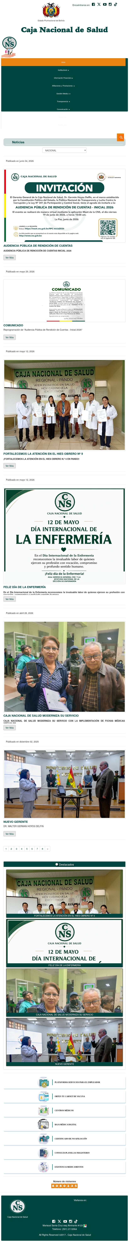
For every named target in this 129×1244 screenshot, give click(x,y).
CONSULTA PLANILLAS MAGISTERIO (72, 1153)
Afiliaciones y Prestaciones (62, 85)
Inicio (63, 62)
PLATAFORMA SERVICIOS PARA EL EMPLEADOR (77, 1082)
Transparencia (62, 101)
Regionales (62, 125)
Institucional (62, 70)
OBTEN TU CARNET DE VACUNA (70, 1096)
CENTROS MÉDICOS (64, 1110)
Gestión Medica (62, 93)
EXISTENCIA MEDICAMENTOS (69, 1167)
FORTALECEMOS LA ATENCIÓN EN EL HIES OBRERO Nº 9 (64, 915)
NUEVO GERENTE (64, 1064)
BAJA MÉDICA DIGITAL (66, 1125)
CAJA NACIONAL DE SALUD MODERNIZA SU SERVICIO (64, 1014)
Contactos (63, 117)
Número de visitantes (64, 1181)
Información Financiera (62, 78)
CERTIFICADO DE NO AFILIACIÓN (71, 1139)
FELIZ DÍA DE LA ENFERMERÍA (64, 965)
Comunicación (62, 109)
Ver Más (10, 257)
